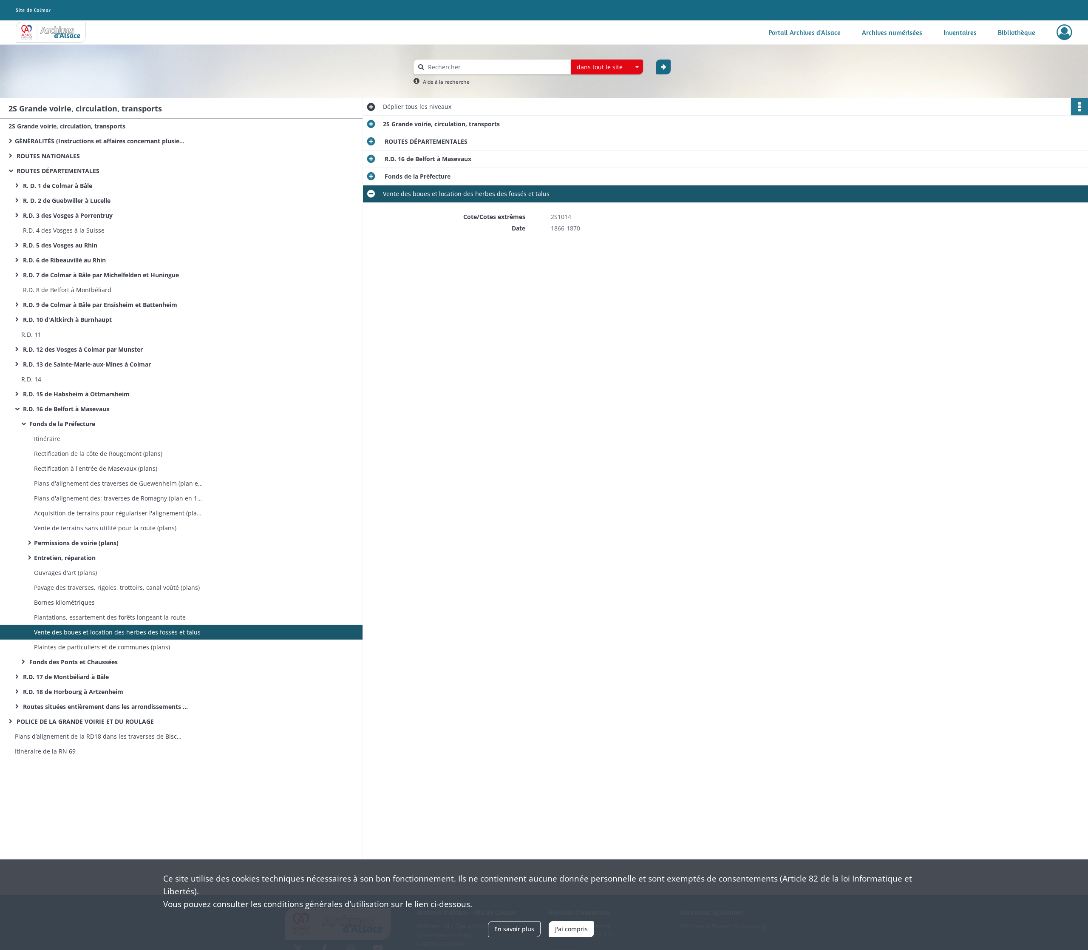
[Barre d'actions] (1079, 106)
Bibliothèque (1016, 32)
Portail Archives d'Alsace (804, 32)
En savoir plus (514, 929)
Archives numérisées (892, 32)
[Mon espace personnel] (1064, 32)
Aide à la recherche (446, 81)
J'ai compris (571, 929)
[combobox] (607, 67)
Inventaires (960, 32)
